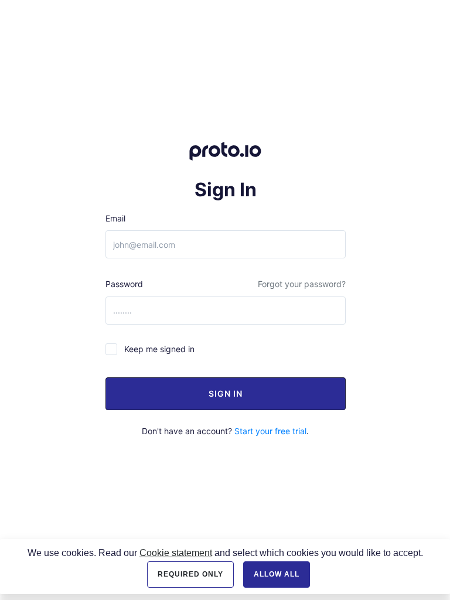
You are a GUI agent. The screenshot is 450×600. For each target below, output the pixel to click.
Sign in (226, 393)
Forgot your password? (302, 284)
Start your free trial (270, 431)
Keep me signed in (159, 349)
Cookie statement (175, 553)
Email (115, 218)
